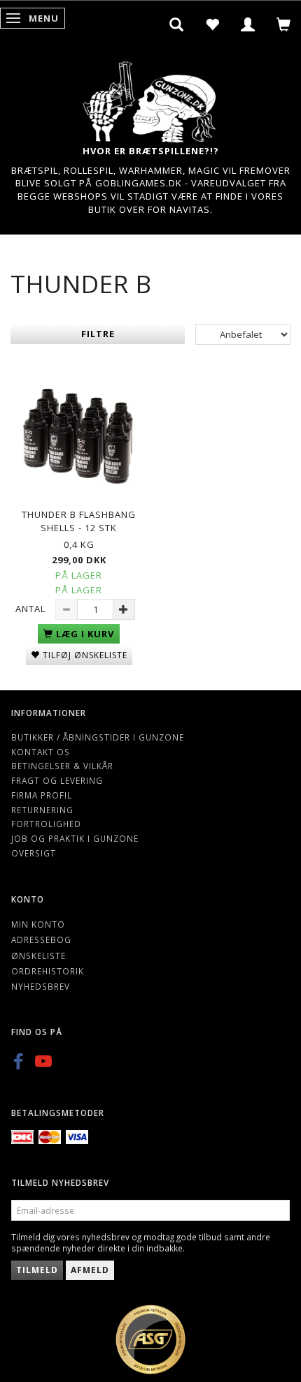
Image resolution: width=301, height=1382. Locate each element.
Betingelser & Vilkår (62, 765)
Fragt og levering (57, 780)
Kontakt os (40, 751)
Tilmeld (37, 1270)
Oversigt (33, 853)
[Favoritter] (212, 24)
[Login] (248, 24)
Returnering (42, 809)
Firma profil (41, 795)
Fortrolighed (46, 823)
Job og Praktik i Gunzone (75, 838)
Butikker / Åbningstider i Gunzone (97, 737)
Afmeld (90, 1270)
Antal (31, 608)
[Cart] (284, 24)
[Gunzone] (150, 98)
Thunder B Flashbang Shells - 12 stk (79, 521)
